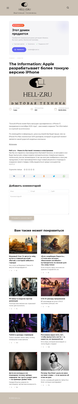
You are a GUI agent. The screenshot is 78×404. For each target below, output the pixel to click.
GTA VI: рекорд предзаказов (53, 299)
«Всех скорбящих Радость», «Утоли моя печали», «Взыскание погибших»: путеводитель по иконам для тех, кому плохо (53, 260)
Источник (13, 144)
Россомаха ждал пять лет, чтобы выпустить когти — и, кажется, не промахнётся (53, 337)
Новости (15, 101)
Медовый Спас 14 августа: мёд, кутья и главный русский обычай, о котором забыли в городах (22, 259)
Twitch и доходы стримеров (21, 335)
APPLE (12, 164)
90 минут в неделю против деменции (20, 300)
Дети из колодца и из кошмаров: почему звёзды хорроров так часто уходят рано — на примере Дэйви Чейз (23, 376)
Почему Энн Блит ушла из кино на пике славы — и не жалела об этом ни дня (55, 375)
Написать (20, 49)
